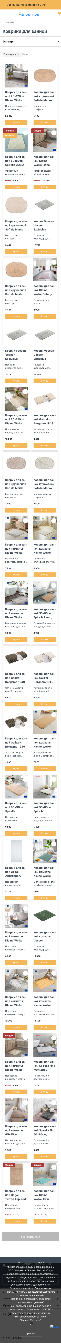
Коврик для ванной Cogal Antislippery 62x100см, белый (16, 872)
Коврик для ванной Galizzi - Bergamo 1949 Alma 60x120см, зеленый (16, 678)
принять (30, 1333)
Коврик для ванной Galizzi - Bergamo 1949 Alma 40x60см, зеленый (16, 742)
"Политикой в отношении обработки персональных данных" (30, 1300)
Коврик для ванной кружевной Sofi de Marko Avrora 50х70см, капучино (16, 290)
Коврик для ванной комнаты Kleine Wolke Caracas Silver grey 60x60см (16, 613)
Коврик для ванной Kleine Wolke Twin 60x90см (45, 1195)
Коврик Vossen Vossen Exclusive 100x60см (15, 354)
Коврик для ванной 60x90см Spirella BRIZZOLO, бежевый (16, 807)
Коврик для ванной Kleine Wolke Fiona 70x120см (45, 161)
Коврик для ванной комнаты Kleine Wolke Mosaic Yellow (45, 1001)
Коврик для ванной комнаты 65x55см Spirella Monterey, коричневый (16, 1130)
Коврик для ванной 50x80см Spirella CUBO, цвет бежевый (16, 161)
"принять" (20, 1291)
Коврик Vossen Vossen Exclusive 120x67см (44, 354)
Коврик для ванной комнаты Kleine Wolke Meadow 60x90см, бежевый (45, 742)
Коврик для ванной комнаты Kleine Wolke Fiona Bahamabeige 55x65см (16, 1065)
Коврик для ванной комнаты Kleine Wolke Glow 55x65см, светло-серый (16, 548)
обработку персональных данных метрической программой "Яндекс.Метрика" (30, 1317)
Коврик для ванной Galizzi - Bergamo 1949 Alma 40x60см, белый (45, 678)
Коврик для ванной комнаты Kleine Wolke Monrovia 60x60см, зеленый (45, 872)
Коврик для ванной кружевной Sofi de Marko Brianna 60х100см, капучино (16, 484)
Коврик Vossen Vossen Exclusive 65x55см (44, 225)
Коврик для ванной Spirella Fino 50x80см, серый (45, 1130)
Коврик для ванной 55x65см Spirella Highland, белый (45, 807)
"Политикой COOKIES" (38, 1309)
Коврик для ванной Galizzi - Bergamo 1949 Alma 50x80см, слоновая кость (45, 419)
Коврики (10, 22)
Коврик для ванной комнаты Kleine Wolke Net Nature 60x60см (45, 548)
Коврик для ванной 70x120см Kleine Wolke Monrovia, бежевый (16, 419)
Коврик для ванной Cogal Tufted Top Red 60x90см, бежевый (16, 1195)
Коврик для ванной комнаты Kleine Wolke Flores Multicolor (16, 1001)
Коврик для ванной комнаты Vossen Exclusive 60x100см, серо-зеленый (45, 936)
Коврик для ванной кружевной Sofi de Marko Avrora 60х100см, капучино (45, 96)
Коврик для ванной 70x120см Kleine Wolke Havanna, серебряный (16, 96)
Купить (16, 122)
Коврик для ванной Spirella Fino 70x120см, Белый (45, 1065)
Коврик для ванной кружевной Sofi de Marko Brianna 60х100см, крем (45, 484)
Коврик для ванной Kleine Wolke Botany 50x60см (45, 290)
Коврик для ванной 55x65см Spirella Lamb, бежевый (45, 613)
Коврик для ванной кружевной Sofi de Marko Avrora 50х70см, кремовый (16, 225)
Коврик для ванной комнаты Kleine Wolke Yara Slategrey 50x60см (16, 936)
